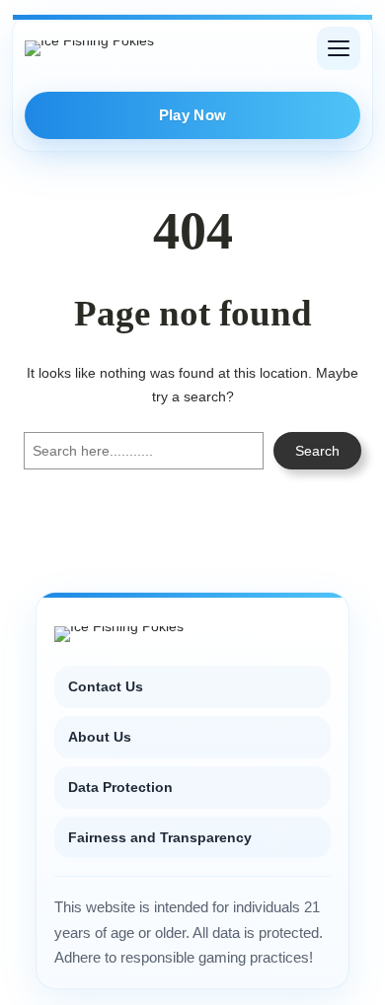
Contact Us (105, 686)
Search (317, 451)
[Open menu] (338, 48)
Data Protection (120, 787)
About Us (99, 737)
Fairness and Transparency (160, 837)
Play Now (192, 115)
